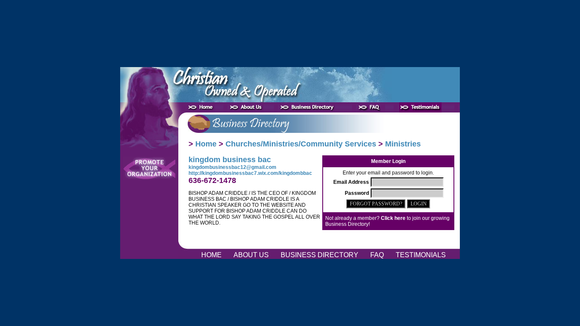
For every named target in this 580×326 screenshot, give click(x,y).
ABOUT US (252, 255)
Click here (393, 218)
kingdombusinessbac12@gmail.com (232, 167)
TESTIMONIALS (421, 255)
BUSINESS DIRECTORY (320, 255)
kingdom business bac (230, 159)
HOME (212, 255)
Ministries (403, 144)
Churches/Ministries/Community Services (300, 144)
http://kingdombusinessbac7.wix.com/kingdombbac (250, 173)
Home (206, 144)
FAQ (378, 255)
